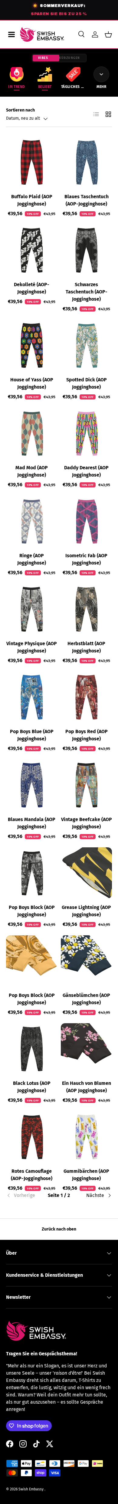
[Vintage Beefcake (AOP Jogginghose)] (86, 784)
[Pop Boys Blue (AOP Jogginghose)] (31, 697)
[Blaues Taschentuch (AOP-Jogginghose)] (86, 162)
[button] (108, 34)
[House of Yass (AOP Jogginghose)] (31, 345)
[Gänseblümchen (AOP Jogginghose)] (86, 960)
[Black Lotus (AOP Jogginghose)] (31, 1048)
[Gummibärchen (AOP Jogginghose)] (86, 1136)
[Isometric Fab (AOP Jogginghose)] (86, 521)
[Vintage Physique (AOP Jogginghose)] (31, 609)
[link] (23, 1195)
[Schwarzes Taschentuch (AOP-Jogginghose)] (86, 250)
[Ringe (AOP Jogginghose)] (31, 521)
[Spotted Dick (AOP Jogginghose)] (86, 345)
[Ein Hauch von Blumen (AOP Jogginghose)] (86, 1048)
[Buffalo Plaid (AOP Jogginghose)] (31, 162)
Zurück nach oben (59, 1229)
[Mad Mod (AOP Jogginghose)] (31, 433)
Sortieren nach (20, 110)
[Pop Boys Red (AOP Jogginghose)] (86, 697)
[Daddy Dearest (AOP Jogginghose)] (86, 433)
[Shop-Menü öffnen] (11, 34)
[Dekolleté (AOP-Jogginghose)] (31, 250)
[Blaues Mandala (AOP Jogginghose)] (31, 784)
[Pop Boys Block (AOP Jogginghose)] (31, 872)
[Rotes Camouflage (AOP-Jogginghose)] (31, 1136)
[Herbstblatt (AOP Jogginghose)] (86, 609)
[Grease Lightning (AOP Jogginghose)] (86, 872)
